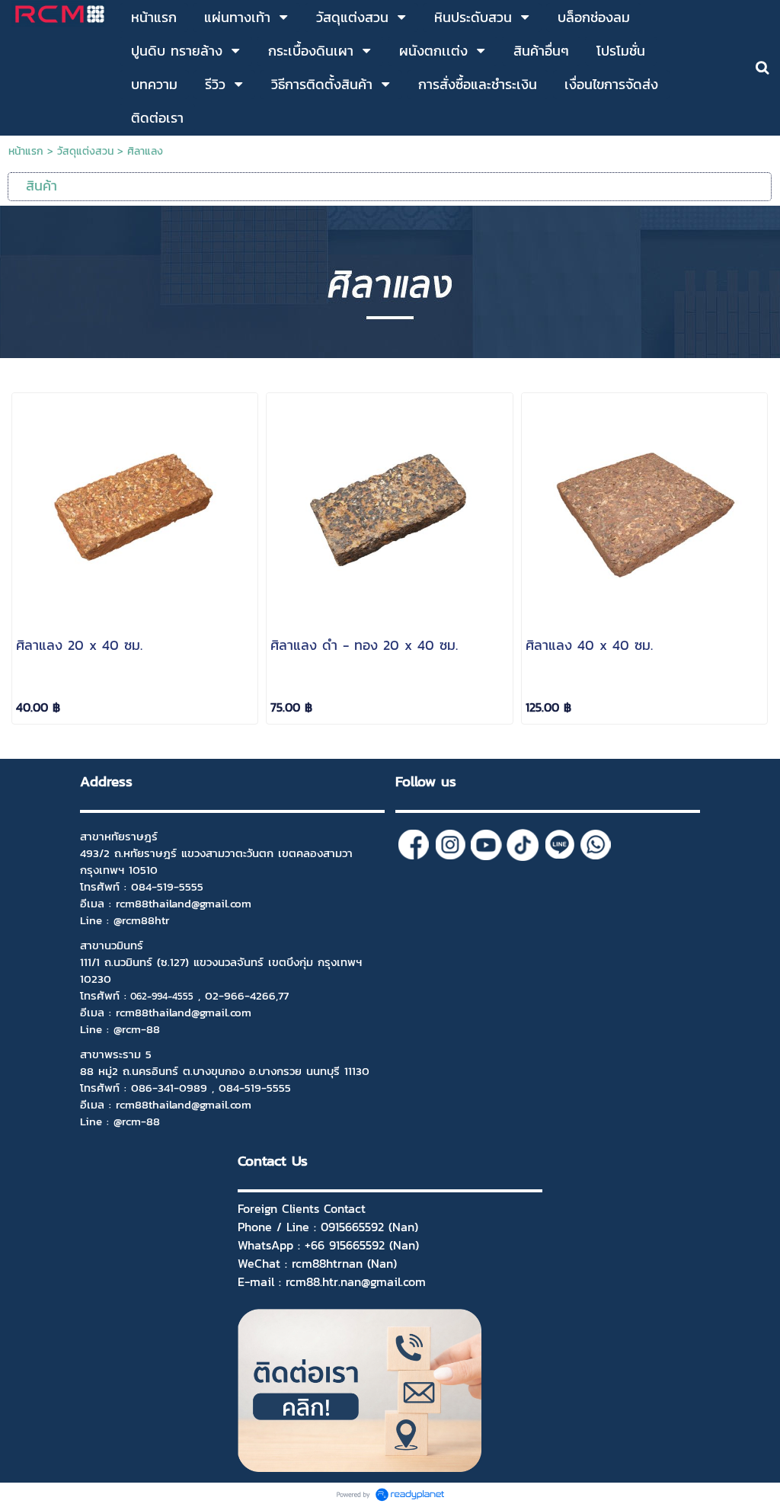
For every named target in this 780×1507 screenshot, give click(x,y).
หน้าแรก (25, 151)
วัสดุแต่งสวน (85, 151)
